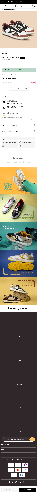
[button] (5, 53)
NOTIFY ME (27, 490)
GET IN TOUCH (5, 445)
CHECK (33, 82)
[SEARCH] (5, 6)
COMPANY (3, 455)
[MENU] (2, 6)
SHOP (2, 450)
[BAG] (35, 6)
